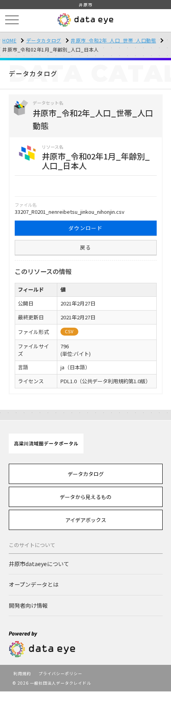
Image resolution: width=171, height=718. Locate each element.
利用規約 (22, 673)
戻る (85, 247)
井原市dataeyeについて (39, 564)
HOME (9, 40)
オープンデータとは (33, 584)
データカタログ (43, 40)
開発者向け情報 (28, 605)
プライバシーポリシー (60, 673)
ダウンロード (85, 228)
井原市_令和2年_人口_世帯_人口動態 (113, 40)
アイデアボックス (85, 520)
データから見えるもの (85, 497)
